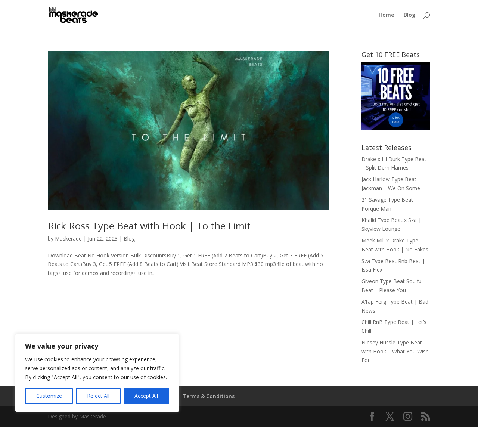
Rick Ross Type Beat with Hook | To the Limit (149, 225)
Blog (409, 15)
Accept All (146, 395)
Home (386, 15)
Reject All (98, 395)
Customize (49, 395)
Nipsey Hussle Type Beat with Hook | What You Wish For (395, 351)
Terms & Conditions (209, 396)
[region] (97, 373)
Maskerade (68, 238)
